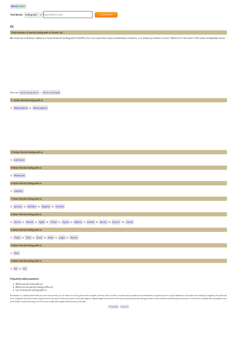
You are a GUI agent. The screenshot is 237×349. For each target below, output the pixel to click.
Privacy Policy (113, 307)
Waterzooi (19, 175)
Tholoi (53, 222)
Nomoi (73, 237)
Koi (15, 268)
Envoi (39, 237)
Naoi (16, 253)
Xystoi (66, 222)
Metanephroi (21, 108)
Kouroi (115, 222)
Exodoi (90, 222)
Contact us (124, 307)
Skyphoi (46, 206)
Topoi (17, 237)
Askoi (50, 237)
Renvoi (29, 222)
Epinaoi (18, 206)
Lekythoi (18, 190)
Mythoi (78, 222)
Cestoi (129, 222)
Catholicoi (19, 159)
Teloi (28, 237)
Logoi (62, 237)
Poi (24, 268)
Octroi (17, 222)
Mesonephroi (40, 108)
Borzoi (103, 222)
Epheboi (32, 206)
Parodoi (60, 206)
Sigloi (42, 222)
